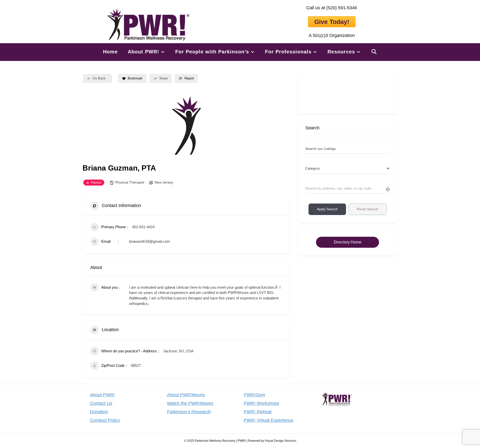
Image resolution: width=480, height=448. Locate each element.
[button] (374, 52)
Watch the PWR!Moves (190, 403)
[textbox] (312, 168)
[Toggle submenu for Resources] (359, 52)
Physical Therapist (129, 182)
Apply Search (327, 209)
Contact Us (101, 403)
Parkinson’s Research (189, 411)
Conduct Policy (105, 420)
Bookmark (135, 78)
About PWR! (102, 394)
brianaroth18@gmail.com (149, 241)
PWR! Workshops (261, 403)
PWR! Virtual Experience (268, 420)
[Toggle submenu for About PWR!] (163, 52)
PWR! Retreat (258, 411)
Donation (99, 411)
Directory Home (348, 242)
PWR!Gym (254, 394)
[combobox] (347, 169)
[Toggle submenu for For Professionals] (315, 52)
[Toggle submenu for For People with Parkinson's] (253, 52)
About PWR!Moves (186, 394)
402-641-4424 (143, 227)
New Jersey (163, 182)
